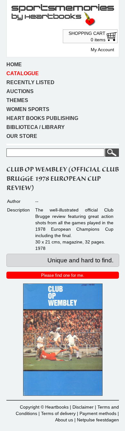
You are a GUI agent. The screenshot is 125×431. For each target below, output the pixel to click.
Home (14, 64)
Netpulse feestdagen (98, 419)
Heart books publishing (42, 118)
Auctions (20, 91)
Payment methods (97, 413)
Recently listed (30, 82)
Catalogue (22, 73)
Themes (17, 100)
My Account (102, 49)
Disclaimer (83, 407)
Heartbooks (57, 407)
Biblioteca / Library (35, 127)
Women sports (27, 109)
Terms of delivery (58, 413)
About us (64, 419)
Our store (21, 136)
